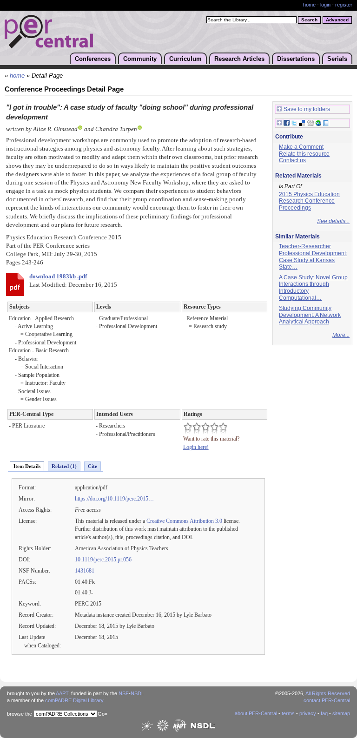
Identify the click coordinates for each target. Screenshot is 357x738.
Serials (337, 58)
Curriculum (185, 58)
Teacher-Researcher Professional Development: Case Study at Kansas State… (313, 256)
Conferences (93, 58)
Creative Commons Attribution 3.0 (184, 521)
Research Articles (239, 58)
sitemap (341, 713)
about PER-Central (256, 713)
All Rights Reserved (327, 693)
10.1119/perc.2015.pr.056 (103, 559)
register (343, 4)
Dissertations (296, 58)
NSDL (137, 693)
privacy (307, 713)
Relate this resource (304, 154)
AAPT (62, 693)
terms (288, 713)
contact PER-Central (327, 700)
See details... (333, 221)
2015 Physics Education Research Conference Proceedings (309, 201)
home (309, 4)
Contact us (292, 160)
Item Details (26, 466)
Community (140, 58)
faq (324, 713)
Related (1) (64, 466)
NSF (124, 693)
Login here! (196, 447)
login (325, 4)
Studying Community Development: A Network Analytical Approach (310, 315)
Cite (92, 466)
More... (341, 335)
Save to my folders (307, 109)
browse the (19, 714)
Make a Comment (301, 147)
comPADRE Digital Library (74, 700)
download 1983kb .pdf (58, 276)
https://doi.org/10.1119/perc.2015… (114, 498)
